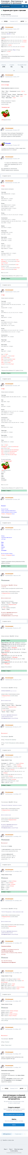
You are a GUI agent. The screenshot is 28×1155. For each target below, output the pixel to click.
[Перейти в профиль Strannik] (2, 144)
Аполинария (7, 14)
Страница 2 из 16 (14, 21)
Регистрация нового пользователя (14, 1114)
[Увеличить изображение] (5, 81)
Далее (22, 21)
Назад (5, 21)
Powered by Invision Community (14, 1152)
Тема (10, 1149)
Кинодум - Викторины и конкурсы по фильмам (12, 2)
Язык (5, 1149)
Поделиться (7, 1134)
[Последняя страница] (26, 21)
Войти (14, 1124)
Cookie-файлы (14, 1151)
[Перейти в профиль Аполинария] (2, 28)
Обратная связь (18, 1149)
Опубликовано (12, 29)
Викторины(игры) (13, 16)
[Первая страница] (2, 21)
